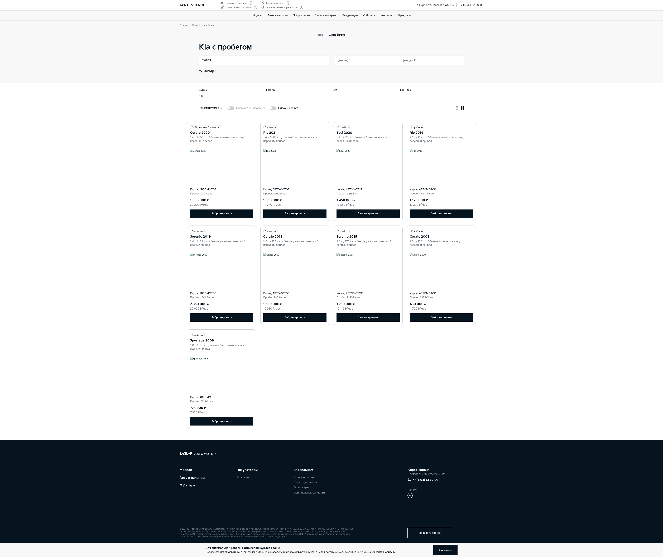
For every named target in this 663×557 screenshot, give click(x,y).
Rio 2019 (416, 133)
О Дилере (369, 15)
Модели (257, 15)
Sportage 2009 (202, 340)
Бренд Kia (404, 15)
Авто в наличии (278, 15)
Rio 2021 (270, 133)
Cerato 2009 (420, 236)
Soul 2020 (344, 133)
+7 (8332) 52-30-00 (471, 5)
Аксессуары (301, 487)
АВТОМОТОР (199, 5)
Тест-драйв (244, 477)
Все (320, 35)
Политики (389, 552)
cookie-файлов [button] (290, 552)
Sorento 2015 (347, 236)
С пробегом (337, 35)
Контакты (387, 15)
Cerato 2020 (200, 133)
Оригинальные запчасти (309, 492)
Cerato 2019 (272, 236)
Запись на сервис (326, 15)
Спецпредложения (305, 482)
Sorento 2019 (200, 236)
